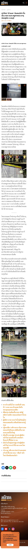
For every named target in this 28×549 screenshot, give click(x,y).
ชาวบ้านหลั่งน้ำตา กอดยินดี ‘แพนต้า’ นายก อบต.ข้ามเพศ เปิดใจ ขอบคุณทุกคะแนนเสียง (14, 407)
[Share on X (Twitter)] (7, 467)
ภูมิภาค (9, 10)
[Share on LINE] (10, 467)
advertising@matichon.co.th (11, 520)
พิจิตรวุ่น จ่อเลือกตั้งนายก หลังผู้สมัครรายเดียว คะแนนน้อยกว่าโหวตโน (14, 414)
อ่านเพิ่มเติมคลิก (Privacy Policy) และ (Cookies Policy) (10, 540)
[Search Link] (23, 3)
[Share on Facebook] (3, 467)
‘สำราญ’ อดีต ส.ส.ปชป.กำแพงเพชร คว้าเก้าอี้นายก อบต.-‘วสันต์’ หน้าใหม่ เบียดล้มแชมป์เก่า (14, 452)
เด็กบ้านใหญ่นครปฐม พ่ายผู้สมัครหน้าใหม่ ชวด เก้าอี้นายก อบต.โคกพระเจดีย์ (14, 445)
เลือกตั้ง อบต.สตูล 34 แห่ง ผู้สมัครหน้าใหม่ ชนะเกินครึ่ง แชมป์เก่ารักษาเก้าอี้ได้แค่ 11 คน (13, 437)
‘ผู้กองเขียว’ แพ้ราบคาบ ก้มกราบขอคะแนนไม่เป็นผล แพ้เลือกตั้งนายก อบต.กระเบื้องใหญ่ (14, 430)
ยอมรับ (10, 545)
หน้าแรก (3, 10)
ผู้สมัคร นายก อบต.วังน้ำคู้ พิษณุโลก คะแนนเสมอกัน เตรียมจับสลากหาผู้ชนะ (14, 422)
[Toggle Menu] (26, 3)
